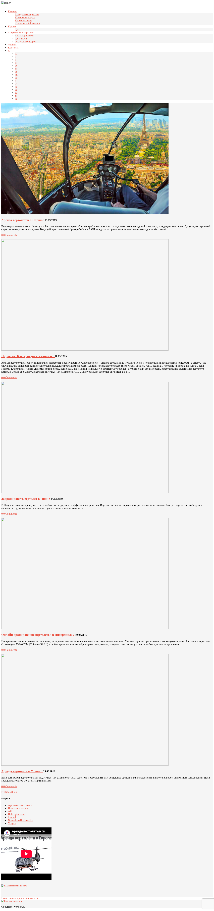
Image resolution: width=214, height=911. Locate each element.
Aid (10, 811)
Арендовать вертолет (27, 14)
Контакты (13, 47)
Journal (12, 817)
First (3, 792)
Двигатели (21, 38)
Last (15, 792)
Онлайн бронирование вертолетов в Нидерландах (38, 634)
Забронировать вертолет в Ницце (26, 498)
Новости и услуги (25, 17)
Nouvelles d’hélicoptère (27, 23)
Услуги (12, 823)
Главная (12, 11)
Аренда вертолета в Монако (22, 771)
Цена (18, 29)
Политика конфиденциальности (19, 898)
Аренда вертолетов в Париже (23, 220)
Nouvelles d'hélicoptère (20, 820)
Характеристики (24, 35)
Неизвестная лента (17, 885)
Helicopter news (23, 20)
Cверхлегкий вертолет (21, 32)
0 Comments (10, 235)
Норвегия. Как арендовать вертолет (28, 356)
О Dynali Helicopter (25, 41)
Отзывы (12, 44)
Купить (12, 26)
